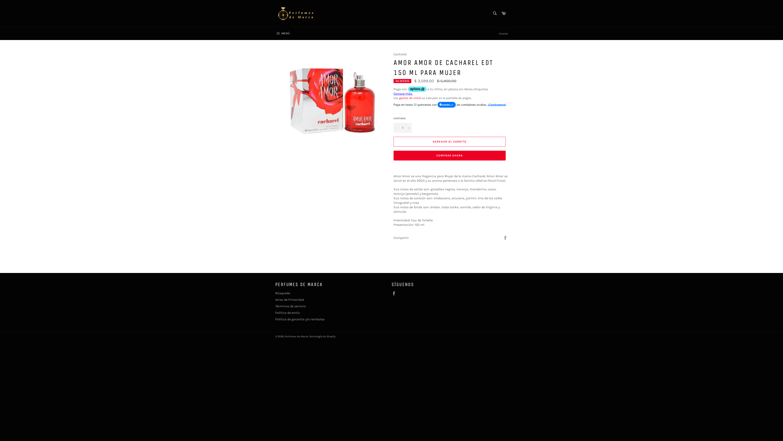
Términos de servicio (290, 306)
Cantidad (400, 118)
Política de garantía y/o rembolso (300, 319)
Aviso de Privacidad (289, 300)
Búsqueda (282, 293)
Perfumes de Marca (296, 336)
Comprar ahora (449, 155)
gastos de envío (410, 98)
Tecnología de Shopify (322, 336)
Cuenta (503, 33)
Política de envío (287, 313)
